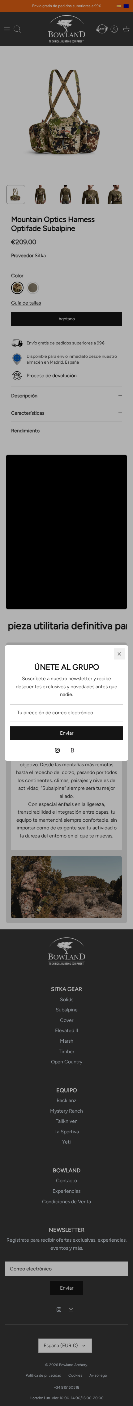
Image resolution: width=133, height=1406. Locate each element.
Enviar (66, 733)
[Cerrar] (119, 654)
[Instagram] (57, 750)
